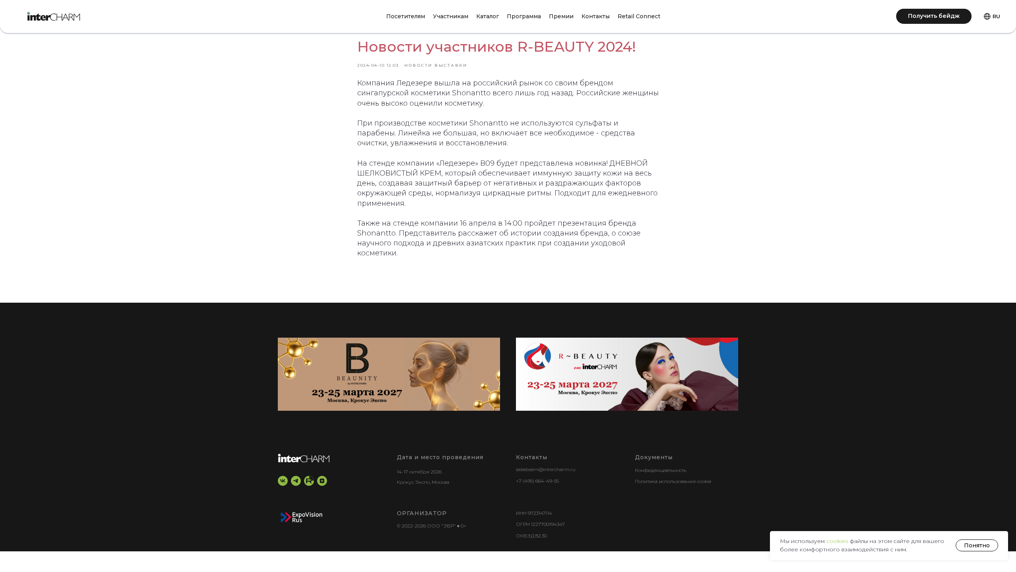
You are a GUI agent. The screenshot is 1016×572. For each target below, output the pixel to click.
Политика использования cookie (673, 481)
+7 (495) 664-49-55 (537, 481)
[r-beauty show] (627, 374)
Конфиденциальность (660, 470)
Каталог (487, 16)
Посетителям (405, 16)
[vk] (283, 481)
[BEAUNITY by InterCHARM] (389, 374)
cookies (838, 541)
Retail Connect (639, 16)
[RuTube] (309, 481)
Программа (524, 16)
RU (996, 16)
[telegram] (296, 481)
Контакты (595, 16)
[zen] (322, 481)
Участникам (450, 16)
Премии (561, 16)
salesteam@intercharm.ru (545, 469)
